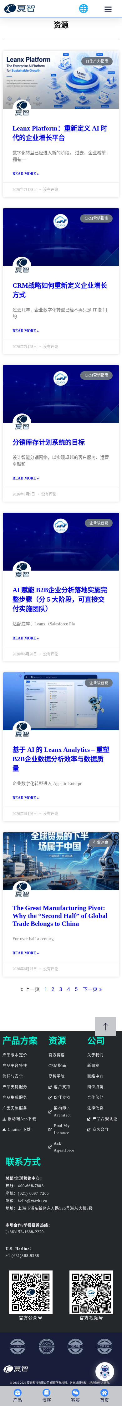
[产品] (18, 1393)
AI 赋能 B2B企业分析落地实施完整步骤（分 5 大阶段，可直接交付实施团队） (60, 599)
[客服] (75, 1393)
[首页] (104, 1393)
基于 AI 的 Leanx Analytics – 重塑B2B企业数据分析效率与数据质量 (61, 759)
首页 (104, 1400)
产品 (17, 1400)
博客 (46, 1400)
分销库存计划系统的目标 (49, 442)
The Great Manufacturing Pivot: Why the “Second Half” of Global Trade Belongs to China (60, 915)
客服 (75, 1400)
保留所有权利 (58, 1382)
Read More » (26, 174)
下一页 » (92, 989)
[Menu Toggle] (108, 9)
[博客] (46, 1393)
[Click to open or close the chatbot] (104, 1371)
